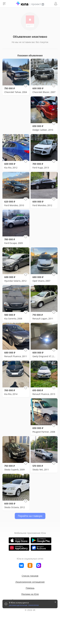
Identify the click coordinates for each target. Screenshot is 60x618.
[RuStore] (41, 548)
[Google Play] (41, 540)
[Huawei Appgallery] (19, 548)
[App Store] (19, 540)
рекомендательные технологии (24, 605)
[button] (25, 86)
